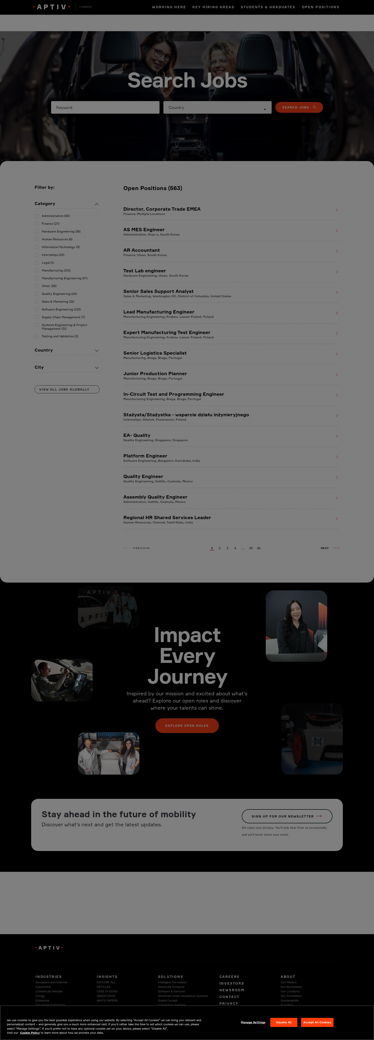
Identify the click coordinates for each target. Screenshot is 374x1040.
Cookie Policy (30, 1032)
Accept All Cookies (317, 1022)
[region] (187, 1022)
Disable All (284, 1022)
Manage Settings (253, 1022)
